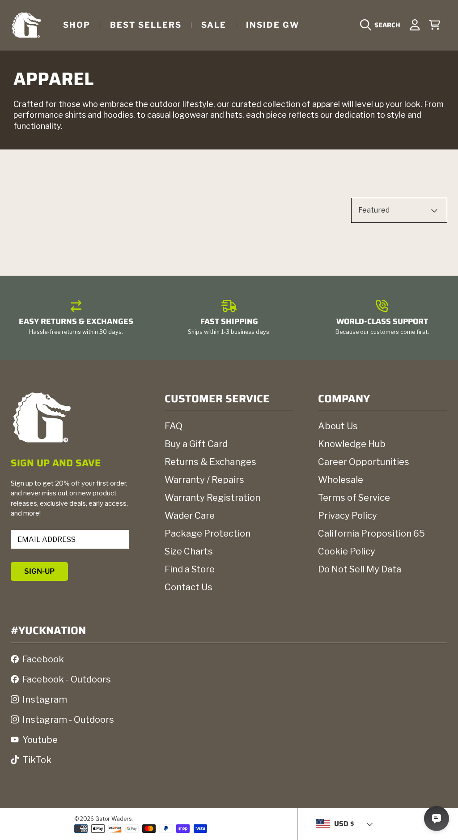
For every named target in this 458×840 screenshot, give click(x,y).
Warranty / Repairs (204, 479)
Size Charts (189, 551)
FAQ (173, 426)
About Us (338, 426)
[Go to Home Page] (26, 25)
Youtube (40, 739)
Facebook (43, 659)
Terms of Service (354, 497)
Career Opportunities (363, 461)
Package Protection (207, 533)
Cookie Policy (346, 551)
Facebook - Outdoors (66, 679)
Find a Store (190, 569)
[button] (382, 25)
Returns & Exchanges (210, 461)
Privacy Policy (347, 515)
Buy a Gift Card (196, 443)
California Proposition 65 (371, 533)
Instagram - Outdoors (68, 719)
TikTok (36, 760)
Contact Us (188, 587)
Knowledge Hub (352, 443)
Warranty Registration (212, 497)
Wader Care (190, 515)
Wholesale (340, 479)
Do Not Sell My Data (359, 569)
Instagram (44, 699)
